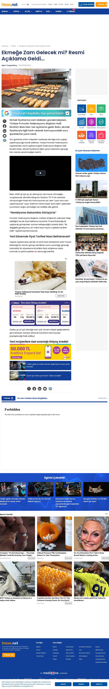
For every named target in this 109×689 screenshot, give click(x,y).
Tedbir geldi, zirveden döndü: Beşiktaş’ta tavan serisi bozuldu (12, 501)
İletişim (38, 647)
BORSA (5, 11)
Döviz (101, 114)
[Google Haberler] (4, 140)
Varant (55, 656)
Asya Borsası (99, 656)
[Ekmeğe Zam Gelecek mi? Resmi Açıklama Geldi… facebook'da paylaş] (4, 126)
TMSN (55, 4)
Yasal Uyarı (40, 656)
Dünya (97, 647)
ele (35, 251)
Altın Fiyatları (70, 653)
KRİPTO (39, 11)
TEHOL (66, 4)
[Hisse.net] (10, 4)
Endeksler (56, 653)
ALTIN (27, 11)
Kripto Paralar (91, 128)
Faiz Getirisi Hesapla (101, 142)
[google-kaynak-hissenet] (36, 113)
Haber (55, 659)
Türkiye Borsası (100, 659)
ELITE (71, 4)
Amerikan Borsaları (85, 647)
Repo (80, 659)
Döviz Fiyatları (70, 656)
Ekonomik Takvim (91, 142)
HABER (58, 11)
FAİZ (48, 11)
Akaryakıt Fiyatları (101, 662)
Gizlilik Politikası (41, 653)
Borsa (55, 647)
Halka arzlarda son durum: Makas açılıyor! (39, 500)
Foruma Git (102, 398)
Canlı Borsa (81, 114)
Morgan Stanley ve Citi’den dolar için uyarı (95, 500)
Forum (38, 650)
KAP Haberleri (82, 142)
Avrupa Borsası (100, 653)
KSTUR (61, 4)
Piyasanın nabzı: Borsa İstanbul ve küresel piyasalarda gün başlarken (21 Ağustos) (67, 503)
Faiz (80, 650)
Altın (91, 114)
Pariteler (68, 659)
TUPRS (50, 4)
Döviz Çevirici (101, 128)
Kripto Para (69, 650)
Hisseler (81, 128)
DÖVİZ (16, 11)
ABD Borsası (99, 650)
